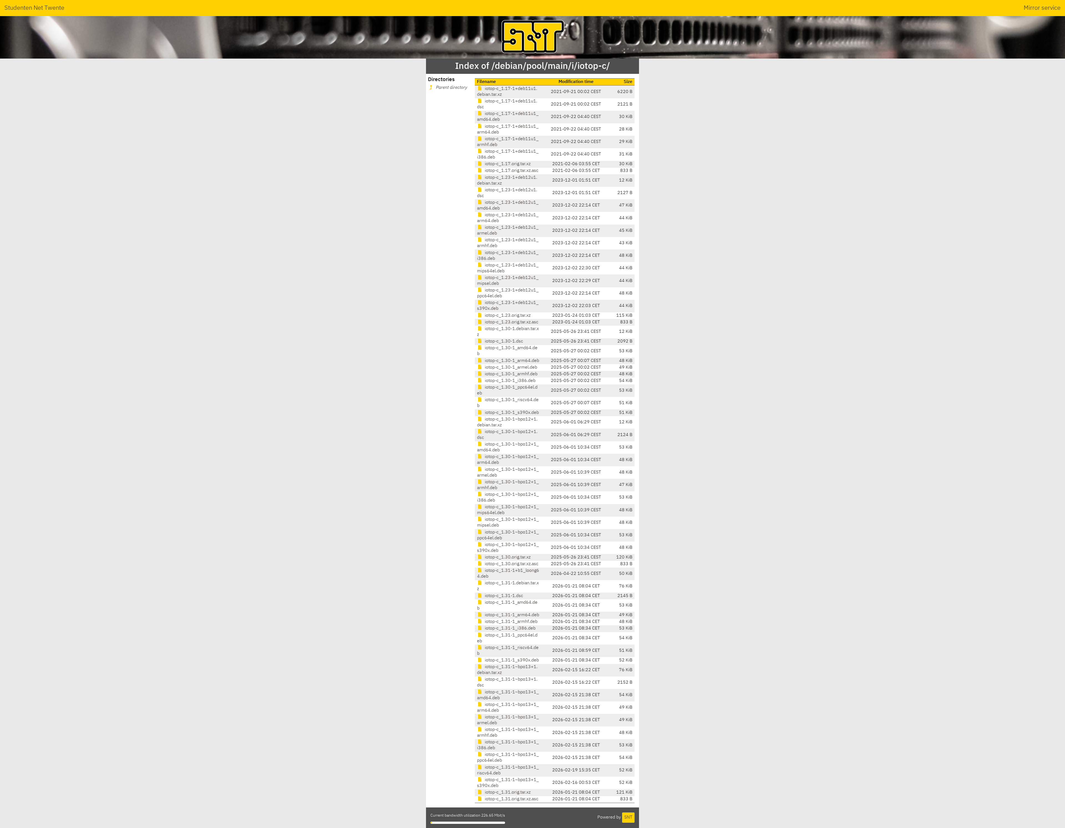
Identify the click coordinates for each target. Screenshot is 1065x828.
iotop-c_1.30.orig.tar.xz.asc (511, 564)
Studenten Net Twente (34, 8)
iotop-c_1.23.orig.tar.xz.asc (511, 322)
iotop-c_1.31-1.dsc (503, 596)
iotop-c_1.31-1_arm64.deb (511, 615)
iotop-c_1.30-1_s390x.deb (511, 413)
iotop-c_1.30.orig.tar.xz (507, 557)
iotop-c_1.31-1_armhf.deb (510, 622)
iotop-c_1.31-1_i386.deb (510, 628)
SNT (628, 817)
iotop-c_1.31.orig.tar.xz (507, 792)
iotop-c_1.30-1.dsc (503, 341)
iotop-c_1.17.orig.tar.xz (507, 164)
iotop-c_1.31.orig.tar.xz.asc (511, 799)
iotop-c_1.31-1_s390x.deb (511, 660)
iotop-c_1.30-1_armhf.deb (510, 374)
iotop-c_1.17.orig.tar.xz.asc (511, 170)
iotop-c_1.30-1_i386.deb (510, 381)
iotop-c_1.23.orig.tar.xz (507, 315)
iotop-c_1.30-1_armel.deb (510, 367)
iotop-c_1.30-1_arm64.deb (511, 361)
